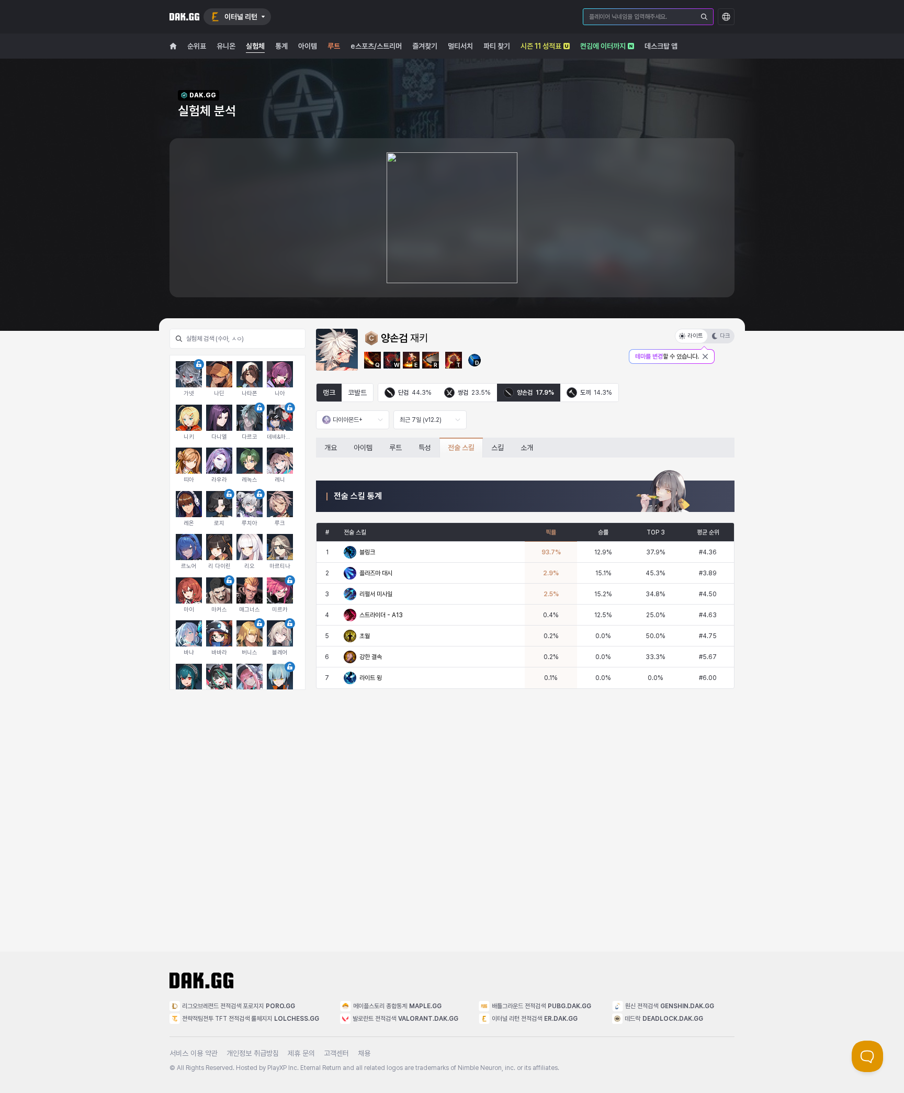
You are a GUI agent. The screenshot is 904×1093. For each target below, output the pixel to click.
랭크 (329, 392)
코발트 (357, 392)
